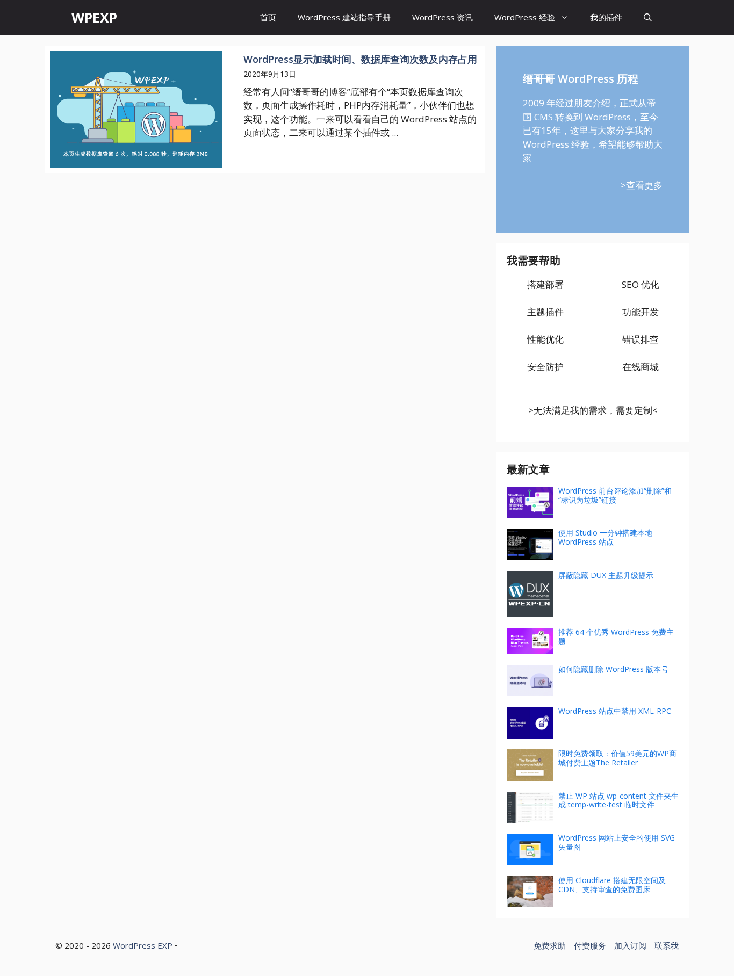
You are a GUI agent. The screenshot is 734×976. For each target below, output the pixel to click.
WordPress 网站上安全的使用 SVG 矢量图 (616, 842)
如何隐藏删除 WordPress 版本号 (613, 669)
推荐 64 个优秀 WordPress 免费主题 (616, 636)
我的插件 (606, 17)
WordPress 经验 (524, 17)
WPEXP (94, 17)
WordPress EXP (142, 945)
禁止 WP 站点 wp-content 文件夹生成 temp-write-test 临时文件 (618, 800)
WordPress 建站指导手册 (344, 17)
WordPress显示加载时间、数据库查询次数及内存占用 (360, 59)
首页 (268, 17)
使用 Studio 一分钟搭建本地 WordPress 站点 (605, 537)
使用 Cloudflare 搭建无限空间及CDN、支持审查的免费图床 (612, 884)
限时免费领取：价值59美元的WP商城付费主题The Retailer (617, 758)
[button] (648, 17)
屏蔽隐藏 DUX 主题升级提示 (605, 575)
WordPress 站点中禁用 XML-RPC (614, 711)
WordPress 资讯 (442, 17)
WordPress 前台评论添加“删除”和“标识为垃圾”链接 (615, 495)
